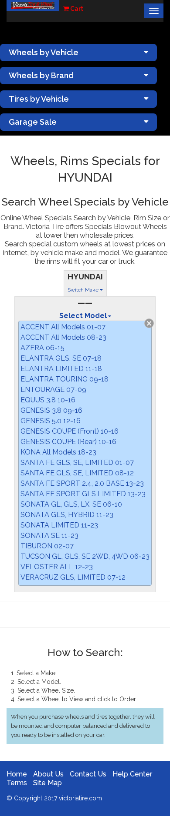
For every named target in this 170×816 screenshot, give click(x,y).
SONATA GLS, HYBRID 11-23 (66, 515)
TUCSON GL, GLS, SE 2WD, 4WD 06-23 (85, 556)
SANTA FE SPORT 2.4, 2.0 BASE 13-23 (82, 483)
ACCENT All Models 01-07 (62, 327)
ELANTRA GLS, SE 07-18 (61, 358)
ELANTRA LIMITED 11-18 (61, 369)
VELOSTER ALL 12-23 (56, 567)
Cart (76, 8)
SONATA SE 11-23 (49, 535)
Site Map (47, 783)
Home (17, 774)
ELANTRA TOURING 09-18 (64, 379)
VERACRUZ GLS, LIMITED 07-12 (73, 577)
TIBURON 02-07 (47, 546)
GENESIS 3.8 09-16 (51, 410)
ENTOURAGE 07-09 (53, 389)
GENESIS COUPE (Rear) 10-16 (68, 442)
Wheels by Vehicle (43, 52)
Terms (17, 783)
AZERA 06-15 (42, 348)
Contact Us (88, 774)
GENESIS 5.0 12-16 (50, 421)
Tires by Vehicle (39, 98)
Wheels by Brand (41, 75)
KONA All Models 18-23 (58, 452)
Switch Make (84, 290)
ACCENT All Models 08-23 (63, 337)
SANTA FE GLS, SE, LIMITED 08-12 (77, 473)
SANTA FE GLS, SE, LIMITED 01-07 (77, 462)
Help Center (132, 774)
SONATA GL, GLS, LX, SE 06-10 (71, 504)
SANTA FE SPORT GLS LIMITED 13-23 (83, 494)
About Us (48, 774)
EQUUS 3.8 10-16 (47, 400)
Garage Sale (33, 121)
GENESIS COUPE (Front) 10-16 (69, 431)
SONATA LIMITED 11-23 (59, 525)
